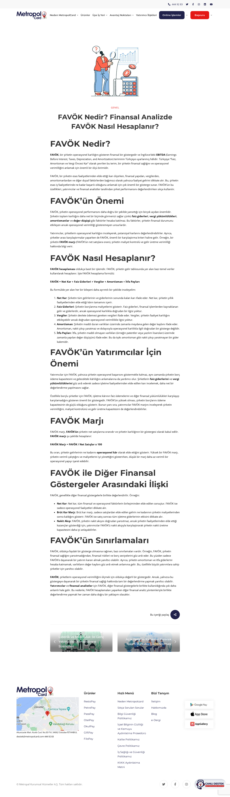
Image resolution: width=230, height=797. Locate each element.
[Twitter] (164, 784)
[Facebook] (175, 784)
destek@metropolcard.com (30, 736)
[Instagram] (187, 784)
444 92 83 (49, 736)
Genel (115, 107)
